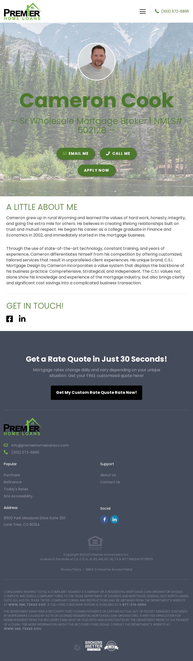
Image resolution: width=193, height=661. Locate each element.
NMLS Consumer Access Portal (109, 569)
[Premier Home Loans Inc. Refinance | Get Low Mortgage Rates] (23, 426)
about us (108, 475)
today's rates (16, 489)
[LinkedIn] (114, 522)
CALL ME (120, 153)
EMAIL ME (78, 153)
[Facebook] (104, 522)
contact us (110, 482)
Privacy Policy (71, 569)
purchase (12, 475)
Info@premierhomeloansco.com (39, 445)
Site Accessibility (18, 496)
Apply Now (96, 170)
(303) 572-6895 (175, 11)
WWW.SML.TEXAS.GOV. (27, 604)
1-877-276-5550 (132, 604)
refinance (13, 482)
